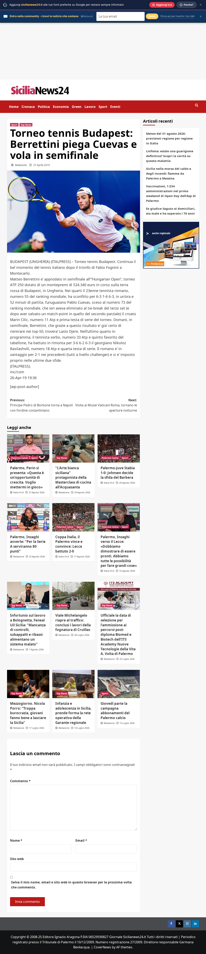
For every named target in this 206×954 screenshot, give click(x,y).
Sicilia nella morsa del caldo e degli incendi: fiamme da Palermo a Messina (168, 173)
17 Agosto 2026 (82, 556)
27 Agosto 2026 (36, 492)
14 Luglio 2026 (81, 727)
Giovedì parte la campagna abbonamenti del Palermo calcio (115, 710)
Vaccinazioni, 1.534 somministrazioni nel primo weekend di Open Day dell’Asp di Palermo (171, 193)
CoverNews (102, 947)
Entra (152, 16)
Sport (103, 106)
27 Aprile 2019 (41, 165)
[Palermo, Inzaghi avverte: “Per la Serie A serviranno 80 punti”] (28, 517)
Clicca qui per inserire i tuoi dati (177, 16)
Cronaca (28, 106)
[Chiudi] (201, 5)
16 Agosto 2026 (127, 570)
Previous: (41, 405)
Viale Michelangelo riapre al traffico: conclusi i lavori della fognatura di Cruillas (73, 622)
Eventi (115, 106)
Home (14, 106)
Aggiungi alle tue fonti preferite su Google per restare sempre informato (66, 4)
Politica (44, 106)
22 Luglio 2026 (127, 658)
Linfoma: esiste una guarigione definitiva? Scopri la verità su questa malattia (169, 156)
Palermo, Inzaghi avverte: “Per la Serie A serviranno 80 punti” (27, 544)
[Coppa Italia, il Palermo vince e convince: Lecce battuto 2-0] (73, 517)
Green (76, 106)
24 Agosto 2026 (82, 492)
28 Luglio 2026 (81, 634)
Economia (61, 106)
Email (81, 840)
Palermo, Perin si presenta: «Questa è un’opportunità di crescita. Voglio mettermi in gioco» (27, 477)
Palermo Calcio (19, 457)
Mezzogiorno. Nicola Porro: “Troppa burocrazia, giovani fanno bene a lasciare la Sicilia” (28, 713)
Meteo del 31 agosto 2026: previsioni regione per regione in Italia (169, 138)
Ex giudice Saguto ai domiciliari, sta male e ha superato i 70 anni (170, 210)
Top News (26, 124)
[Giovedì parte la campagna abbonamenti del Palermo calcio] (119, 684)
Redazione (21, 165)
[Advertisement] (103, 51)
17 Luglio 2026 (36, 727)
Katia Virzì (18, 492)
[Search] (196, 105)
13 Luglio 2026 (127, 723)
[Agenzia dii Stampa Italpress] (171, 245)
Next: (106, 405)
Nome (16, 840)
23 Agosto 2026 (37, 556)
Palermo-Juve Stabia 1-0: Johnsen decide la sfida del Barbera (118, 473)
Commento (20, 781)
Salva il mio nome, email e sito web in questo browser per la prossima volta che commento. (71, 885)
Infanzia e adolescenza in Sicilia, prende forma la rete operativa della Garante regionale (73, 713)
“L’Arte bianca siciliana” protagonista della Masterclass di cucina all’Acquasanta (73, 477)
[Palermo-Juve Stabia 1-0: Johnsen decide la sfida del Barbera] (119, 448)
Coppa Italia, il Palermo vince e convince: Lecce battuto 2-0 (68, 544)
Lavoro (90, 106)
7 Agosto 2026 (36, 649)
